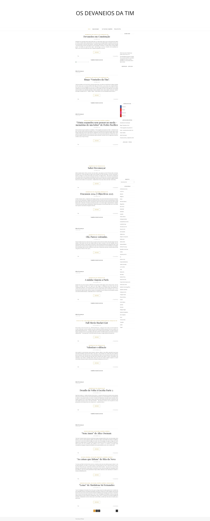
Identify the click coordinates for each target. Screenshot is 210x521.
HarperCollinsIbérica (124, 261)
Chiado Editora (123, 216)
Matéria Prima (122, 277)
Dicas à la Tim (117, 29)
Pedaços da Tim (104, 34)
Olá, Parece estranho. (97, 236)
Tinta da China (122, 319)
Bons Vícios (122, 206)
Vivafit (121, 324)
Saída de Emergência (124, 312)
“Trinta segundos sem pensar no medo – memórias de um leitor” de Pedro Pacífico (97, 123)
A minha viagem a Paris (97, 279)
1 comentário (115, 99)
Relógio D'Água (123, 309)
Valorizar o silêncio (97, 347)
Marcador (122, 274)
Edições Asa (122, 234)
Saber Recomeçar (79, 71)
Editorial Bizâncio (123, 244)
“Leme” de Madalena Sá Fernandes (96, 485)
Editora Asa (122, 239)
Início (89, 29)
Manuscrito (100, 457)
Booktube (122, 211)
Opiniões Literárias (105, 120)
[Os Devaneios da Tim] (6, 29)
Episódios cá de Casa (124, 249)
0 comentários (115, 56)
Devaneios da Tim (89, 34)
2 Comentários (115, 187)
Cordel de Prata (123, 224)
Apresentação (95, 29)
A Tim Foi (121, 191)
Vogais (121, 327)
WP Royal (82, 518)
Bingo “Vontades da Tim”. (96, 79)
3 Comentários (115, 452)
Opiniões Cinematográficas (102, 320)
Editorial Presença (85, 457)
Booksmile (122, 209)
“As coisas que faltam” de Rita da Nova (97, 459)
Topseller (122, 322)
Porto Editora (122, 302)
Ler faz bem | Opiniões (107, 29)
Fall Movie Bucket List (97, 322)
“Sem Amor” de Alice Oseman (97, 433)
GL (120, 256)
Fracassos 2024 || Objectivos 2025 (96, 193)
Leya (121, 269)
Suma (121, 317)
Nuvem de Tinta (123, 279)
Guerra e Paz (122, 259)
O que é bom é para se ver (90, 320)
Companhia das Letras (85, 483)
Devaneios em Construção (97, 36)
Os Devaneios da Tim (105, 13)
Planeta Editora (123, 297)
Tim (78, 56)
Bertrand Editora (123, 201)
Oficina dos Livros (123, 284)
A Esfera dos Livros (123, 189)
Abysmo (121, 194)
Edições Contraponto (124, 236)
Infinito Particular (89, 120)
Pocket (121, 299)
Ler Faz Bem (97, 120)
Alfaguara (122, 196)
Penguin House (110, 483)
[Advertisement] (127, 347)
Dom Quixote (122, 231)
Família (121, 251)
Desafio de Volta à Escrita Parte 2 (97, 390)
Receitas (121, 307)
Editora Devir (122, 241)
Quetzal (121, 304)
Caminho (121, 214)
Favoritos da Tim (123, 254)
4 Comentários (115, 478)
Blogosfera (122, 204)
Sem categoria (122, 314)
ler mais (97, 52)
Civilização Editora (123, 219)
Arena (121, 199)
